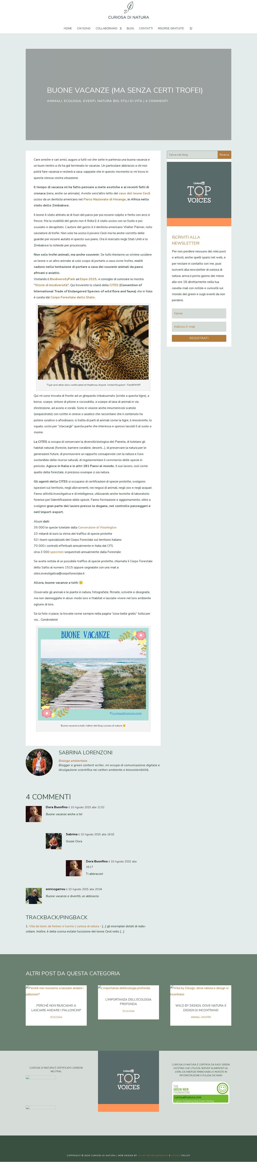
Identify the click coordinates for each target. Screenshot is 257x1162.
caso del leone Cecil (134, 193)
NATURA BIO (108, 101)
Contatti (146, 28)
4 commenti (157, 101)
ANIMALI (54, 101)
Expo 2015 (88, 279)
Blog (130, 28)
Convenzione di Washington (97, 527)
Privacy (163, 1155)
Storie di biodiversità (51, 285)
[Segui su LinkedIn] (140, 1142)
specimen (57, 552)
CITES (113, 285)
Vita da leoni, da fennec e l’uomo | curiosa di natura (64, 926)
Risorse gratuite (171, 28)
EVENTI (89, 101)
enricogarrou (55, 889)
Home (68, 28)
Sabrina (72, 834)
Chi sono (84, 28)
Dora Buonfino (57, 807)
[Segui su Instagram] (132, 1142)
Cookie (176, 1155)
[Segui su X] (124, 1142)
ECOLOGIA (72, 101)
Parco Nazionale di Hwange (105, 199)
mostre (206, 1017)
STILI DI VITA (131, 101)
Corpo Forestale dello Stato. (73, 297)
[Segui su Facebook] (116, 1142)
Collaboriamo (106, 28)
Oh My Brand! (147, 1155)
